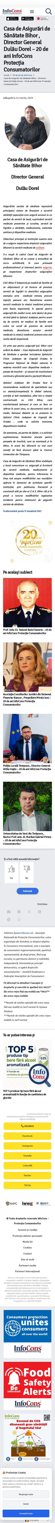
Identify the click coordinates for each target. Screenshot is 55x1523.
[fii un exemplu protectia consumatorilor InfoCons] (27, 1438)
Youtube (27, 1155)
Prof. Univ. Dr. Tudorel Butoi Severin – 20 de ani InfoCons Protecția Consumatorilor (27, 631)
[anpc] (12, 1203)
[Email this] (9, 911)
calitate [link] (40, 247)
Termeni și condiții (27, 1229)
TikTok (27, 1185)
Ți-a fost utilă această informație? (21, 859)
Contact (27, 1253)
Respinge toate (26, 1494)
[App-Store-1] (27, 18)
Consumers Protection (15, 1114)
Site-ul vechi (27, 1259)
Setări (26, 1504)
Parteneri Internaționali (27, 1271)
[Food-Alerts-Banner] (27, 1386)
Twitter (27, 1175)
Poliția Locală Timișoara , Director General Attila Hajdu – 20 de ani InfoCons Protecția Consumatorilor (27, 769)
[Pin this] (9, 919)
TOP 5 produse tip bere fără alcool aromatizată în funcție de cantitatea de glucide (24, 1094)
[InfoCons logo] (12, 11)
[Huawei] (43, 18)
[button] (32, 11)
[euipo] (27, 1203)
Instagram (27, 1145)
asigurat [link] (47, 267)
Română (34, 1520)
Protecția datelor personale (27, 1235)
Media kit (28, 1241)
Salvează (27, 891)
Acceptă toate (26, 1513)
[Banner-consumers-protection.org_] (27, 1334)
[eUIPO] (43, 1203)
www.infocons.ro (23, 933)
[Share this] (19, 911)
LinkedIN (27, 1165)
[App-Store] (12, 18)
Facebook (27, 1136)
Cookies (27, 1247)
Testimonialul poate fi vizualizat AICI (22, 511)
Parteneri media (27, 1265)
